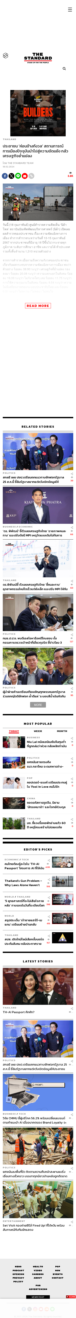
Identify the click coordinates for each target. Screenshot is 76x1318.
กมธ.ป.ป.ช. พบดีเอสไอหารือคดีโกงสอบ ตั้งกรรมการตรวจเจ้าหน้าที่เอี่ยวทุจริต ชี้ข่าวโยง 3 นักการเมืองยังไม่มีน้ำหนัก (32, 640)
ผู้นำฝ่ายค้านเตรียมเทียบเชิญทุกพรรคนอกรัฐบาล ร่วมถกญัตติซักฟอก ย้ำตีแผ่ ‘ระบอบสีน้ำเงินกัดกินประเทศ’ (34, 694)
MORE (38, 705)
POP (30, 778)
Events (58, 1274)
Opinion (18, 1274)
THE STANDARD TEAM (20, 163)
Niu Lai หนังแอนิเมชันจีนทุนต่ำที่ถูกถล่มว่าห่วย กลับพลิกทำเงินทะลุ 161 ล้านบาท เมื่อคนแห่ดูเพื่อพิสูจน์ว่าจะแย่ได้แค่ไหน (47, 744)
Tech (25, 859)
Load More (38, 1238)
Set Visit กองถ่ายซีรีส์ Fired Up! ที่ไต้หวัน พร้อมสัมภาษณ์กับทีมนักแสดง (34, 1227)
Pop (57, 1267)
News (18, 1267)
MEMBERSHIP (38, 1297)
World (9, 896)
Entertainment (14, 1221)
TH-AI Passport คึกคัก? (18, 1012)
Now (57, 1270)
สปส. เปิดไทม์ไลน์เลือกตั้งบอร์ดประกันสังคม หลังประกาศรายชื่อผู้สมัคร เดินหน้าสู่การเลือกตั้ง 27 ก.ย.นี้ (24, 941)
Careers (38, 1274)
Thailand (9, 139)
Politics (9, 473)
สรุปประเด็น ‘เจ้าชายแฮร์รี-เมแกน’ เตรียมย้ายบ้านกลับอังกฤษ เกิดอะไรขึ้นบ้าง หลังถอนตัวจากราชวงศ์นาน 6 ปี (23, 922)
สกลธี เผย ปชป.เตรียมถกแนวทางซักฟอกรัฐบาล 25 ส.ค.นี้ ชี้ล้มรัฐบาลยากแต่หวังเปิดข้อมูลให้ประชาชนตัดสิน (33, 479)
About (38, 1278)
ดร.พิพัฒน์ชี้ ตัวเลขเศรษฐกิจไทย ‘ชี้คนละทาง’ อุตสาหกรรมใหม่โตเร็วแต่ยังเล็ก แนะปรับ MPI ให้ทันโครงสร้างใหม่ (35, 587)
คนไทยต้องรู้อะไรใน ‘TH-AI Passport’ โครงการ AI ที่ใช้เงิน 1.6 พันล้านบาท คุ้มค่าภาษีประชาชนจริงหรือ (24, 866)
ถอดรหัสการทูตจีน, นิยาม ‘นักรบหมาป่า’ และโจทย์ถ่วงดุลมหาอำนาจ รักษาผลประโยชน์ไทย (46, 805)
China (31, 798)
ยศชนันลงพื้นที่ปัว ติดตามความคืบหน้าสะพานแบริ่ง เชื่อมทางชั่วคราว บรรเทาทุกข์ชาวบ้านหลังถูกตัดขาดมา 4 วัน (35, 1174)
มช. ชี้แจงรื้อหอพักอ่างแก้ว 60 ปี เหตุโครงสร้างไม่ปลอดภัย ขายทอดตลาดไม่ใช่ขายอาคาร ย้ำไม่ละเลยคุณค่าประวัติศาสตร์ (47, 825)
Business (9, 526)
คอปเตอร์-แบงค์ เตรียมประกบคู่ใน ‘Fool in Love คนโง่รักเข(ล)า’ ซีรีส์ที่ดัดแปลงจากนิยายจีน (47, 784)
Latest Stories (38, 961)
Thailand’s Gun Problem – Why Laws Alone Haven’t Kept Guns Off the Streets (23, 883)
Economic (26, 526)
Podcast (18, 1270)
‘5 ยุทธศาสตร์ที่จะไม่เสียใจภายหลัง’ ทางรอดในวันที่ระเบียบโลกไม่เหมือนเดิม (24, 903)
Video (38, 1270)
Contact (57, 1278)
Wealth (38, 1267)
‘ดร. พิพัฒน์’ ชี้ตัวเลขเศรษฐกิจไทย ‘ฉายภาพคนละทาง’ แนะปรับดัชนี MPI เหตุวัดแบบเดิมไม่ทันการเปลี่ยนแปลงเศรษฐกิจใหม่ (34, 533)
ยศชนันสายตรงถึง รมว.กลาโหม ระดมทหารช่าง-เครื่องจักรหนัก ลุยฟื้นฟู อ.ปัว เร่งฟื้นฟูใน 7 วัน (45, 764)
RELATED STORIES (38, 426)
